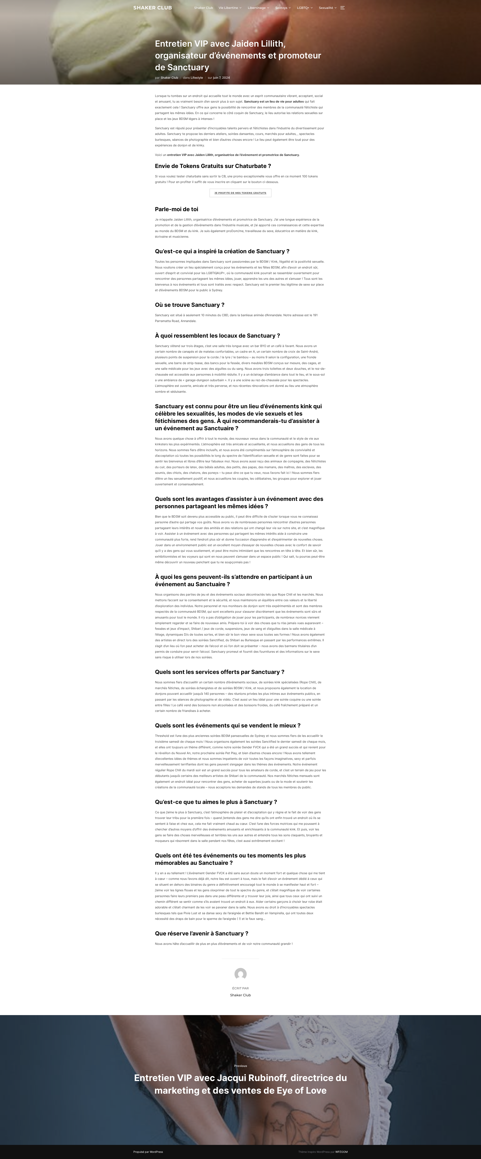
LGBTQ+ (303, 8)
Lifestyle (197, 77)
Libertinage (257, 8)
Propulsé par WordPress (148, 1151)
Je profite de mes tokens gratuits (240, 192)
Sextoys (281, 8)
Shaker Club (152, 8)
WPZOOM (341, 1151)
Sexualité (326, 8)
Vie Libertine (228, 8)
